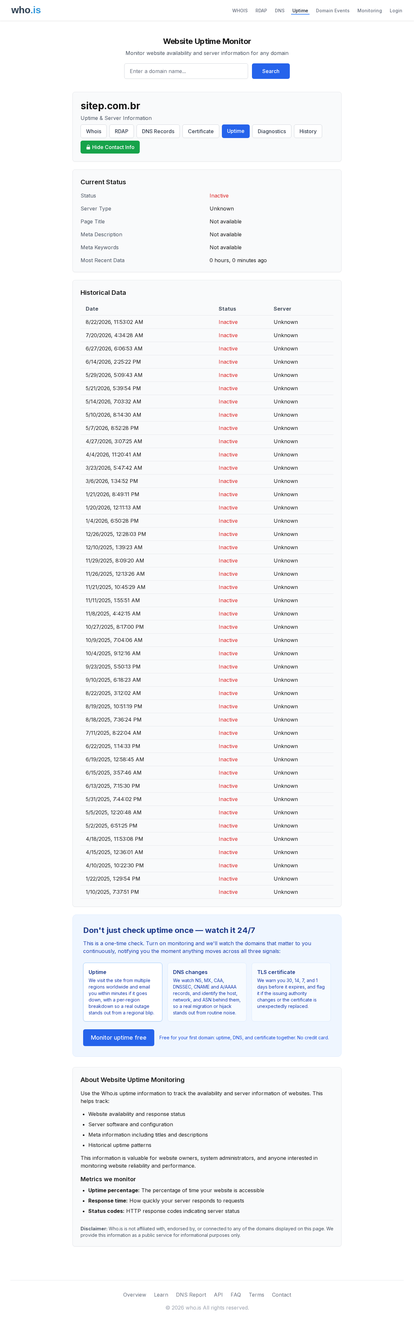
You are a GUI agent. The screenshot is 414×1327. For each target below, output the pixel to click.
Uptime (300, 10)
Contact (281, 1294)
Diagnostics (272, 131)
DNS (280, 10)
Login (396, 10)
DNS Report (191, 1294)
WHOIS (240, 10)
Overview (134, 1294)
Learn (161, 1294)
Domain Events (333, 10)
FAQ (236, 1294)
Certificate (201, 131)
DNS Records (158, 131)
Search (270, 71)
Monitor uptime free (119, 1037)
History (308, 131)
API (218, 1294)
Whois (93, 131)
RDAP (261, 10)
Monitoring (369, 10)
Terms (256, 1294)
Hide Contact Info (113, 147)
